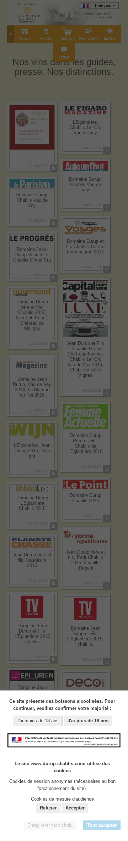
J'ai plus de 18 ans (88, 720)
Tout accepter (102, 825)
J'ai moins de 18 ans (37, 720)
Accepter (75, 808)
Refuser (48, 808)
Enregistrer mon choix (50, 825)
